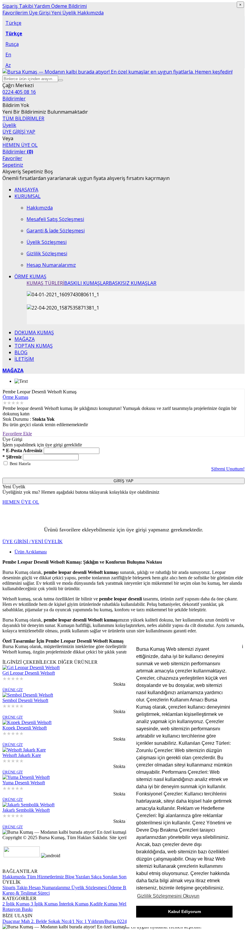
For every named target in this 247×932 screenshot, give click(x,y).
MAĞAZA (12, 370)
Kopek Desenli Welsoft (24, 727)
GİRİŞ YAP (123, 481)
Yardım (41, 6)
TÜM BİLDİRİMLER (23, 118)
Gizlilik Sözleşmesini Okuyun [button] (168, 896)
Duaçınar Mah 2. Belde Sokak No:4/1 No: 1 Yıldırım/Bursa (59, 921)
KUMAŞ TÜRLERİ (45, 283)
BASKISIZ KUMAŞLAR (132, 283)
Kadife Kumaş (103, 903)
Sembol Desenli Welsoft (25, 700)
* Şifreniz (12, 456)
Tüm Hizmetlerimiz (45, 876)
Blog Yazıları (77, 876)
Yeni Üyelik (63, 12)
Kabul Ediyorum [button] (184, 911)
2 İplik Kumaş (16, 903)
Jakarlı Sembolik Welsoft (26, 810)
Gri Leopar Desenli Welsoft (28, 672)
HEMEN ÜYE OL (20, 145)
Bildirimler (17, 151)
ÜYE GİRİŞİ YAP (18, 131)
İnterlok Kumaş (73, 903)
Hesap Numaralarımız (48, 887)
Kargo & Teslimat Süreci (26, 893)
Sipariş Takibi (17, 6)
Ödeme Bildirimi (68, 6)
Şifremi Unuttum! (228, 468)
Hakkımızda (90, 12)
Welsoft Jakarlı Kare (21, 755)
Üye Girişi (39, 12)
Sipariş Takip (14, 887)
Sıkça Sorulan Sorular (111, 876)
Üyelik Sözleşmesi (89, 887)
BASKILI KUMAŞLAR (86, 283)
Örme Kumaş (15, 397)
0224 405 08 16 (19, 92)
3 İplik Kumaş (44, 903)
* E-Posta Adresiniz (22, 450)
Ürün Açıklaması (30, 551)
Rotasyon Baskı (17, 909)
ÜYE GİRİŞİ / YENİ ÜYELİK (32, 541)
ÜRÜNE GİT (12, 690)
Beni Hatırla (20, 463)
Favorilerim (15, 12)
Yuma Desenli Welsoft (23, 782)
